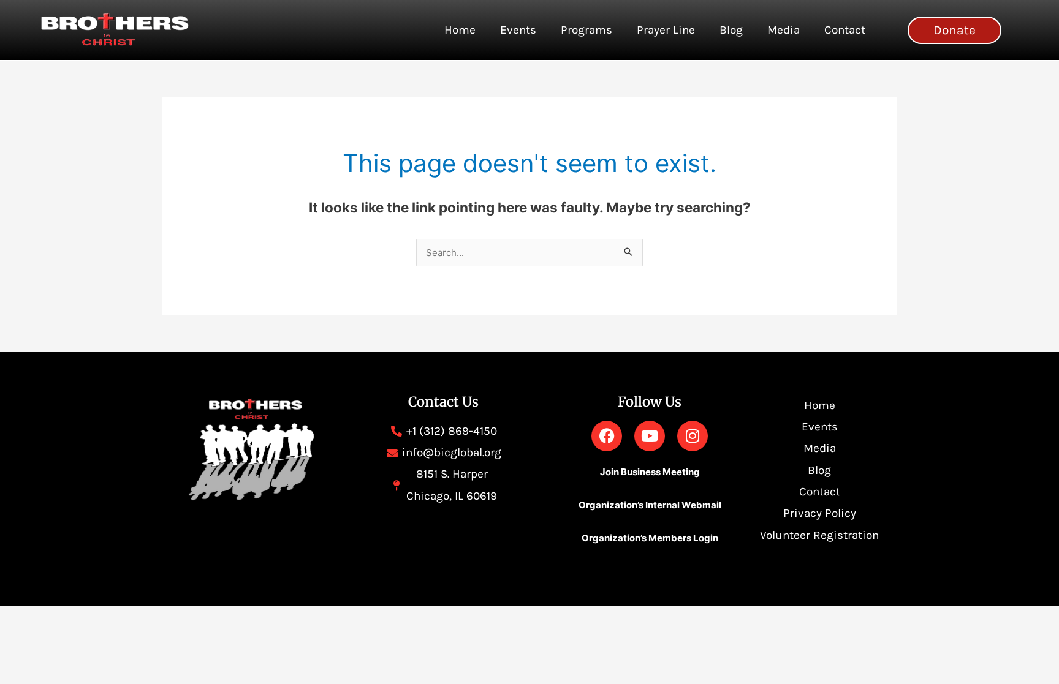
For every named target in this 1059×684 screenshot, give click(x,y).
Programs (586, 30)
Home (460, 30)
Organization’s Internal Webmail (650, 505)
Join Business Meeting (650, 472)
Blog (731, 30)
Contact (844, 30)
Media (783, 30)
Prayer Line (666, 30)
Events (518, 30)
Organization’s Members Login (650, 538)
